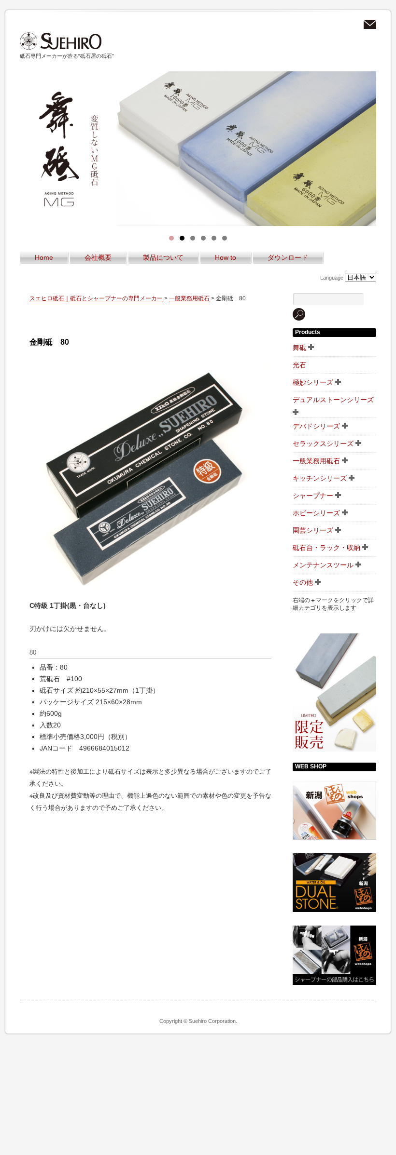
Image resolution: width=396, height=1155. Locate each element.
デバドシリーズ (316, 426)
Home (44, 257)
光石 (299, 365)
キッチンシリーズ (320, 478)
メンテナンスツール (323, 565)
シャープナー (313, 495)
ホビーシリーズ (316, 513)
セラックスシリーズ (323, 443)
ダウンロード (288, 257)
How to (225, 257)
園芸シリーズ (313, 530)
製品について (163, 257)
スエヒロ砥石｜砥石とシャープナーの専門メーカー (61, 41)
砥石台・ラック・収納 (326, 547)
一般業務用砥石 (189, 298)
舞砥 (299, 347)
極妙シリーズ (313, 382)
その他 (303, 582)
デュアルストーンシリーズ (333, 399)
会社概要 (98, 257)
